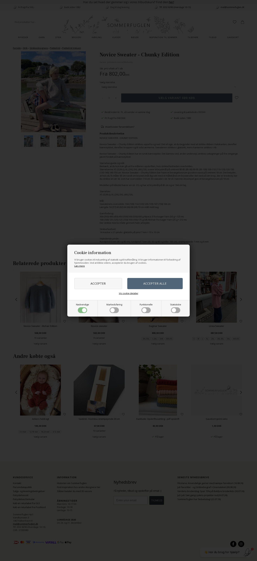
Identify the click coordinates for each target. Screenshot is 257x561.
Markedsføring (114, 304)
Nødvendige (82, 304)
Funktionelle (146, 304)
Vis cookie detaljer (128, 293)
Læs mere (79, 265)
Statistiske (175, 304)
